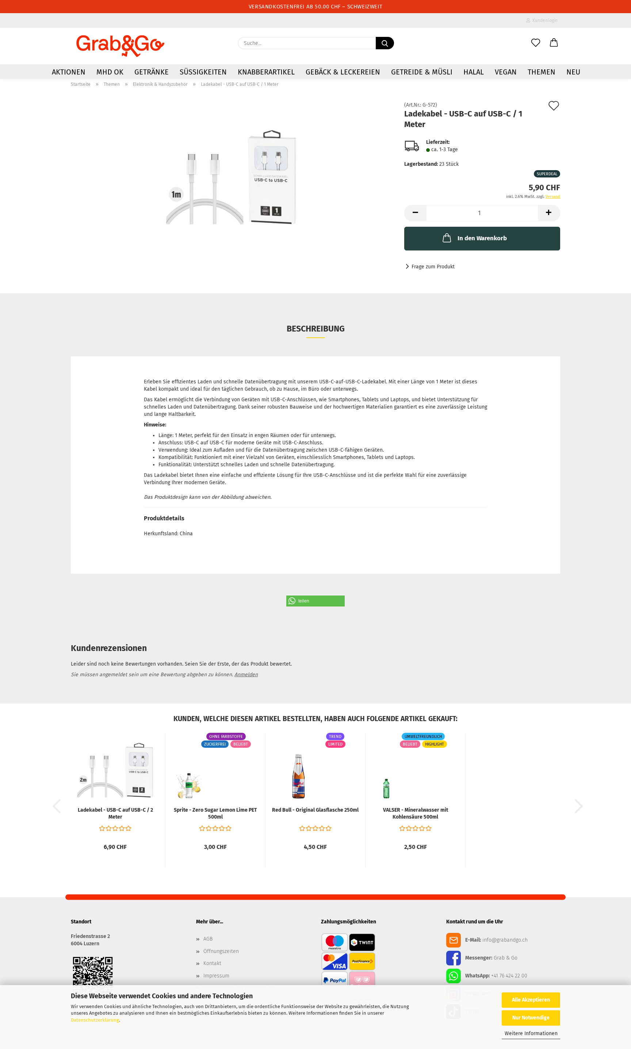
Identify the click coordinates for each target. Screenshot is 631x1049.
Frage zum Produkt (433, 267)
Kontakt (212, 963)
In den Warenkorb (482, 238)
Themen (541, 72)
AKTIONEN (68, 72)
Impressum (216, 976)
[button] (554, 43)
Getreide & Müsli (421, 72)
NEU (573, 72)
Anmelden (246, 674)
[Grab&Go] (120, 46)
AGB (208, 939)
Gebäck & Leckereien (343, 72)
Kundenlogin (544, 20)
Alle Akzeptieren (531, 1000)
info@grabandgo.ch (505, 940)
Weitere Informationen (531, 1033)
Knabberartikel (266, 72)
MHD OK (109, 72)
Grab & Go (505, 958)
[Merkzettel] (536, 43)
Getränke (151, 72)
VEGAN (506, 72)
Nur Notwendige (531, 1018)
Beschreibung (316, 328)
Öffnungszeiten (221, 951)
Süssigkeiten (203, 72)
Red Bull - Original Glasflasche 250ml (315, 810)
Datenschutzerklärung (95, 1020)
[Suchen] (385, 43)
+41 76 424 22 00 (509, 976)
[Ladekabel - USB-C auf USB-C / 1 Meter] (232, 177)
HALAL (473, 72)
